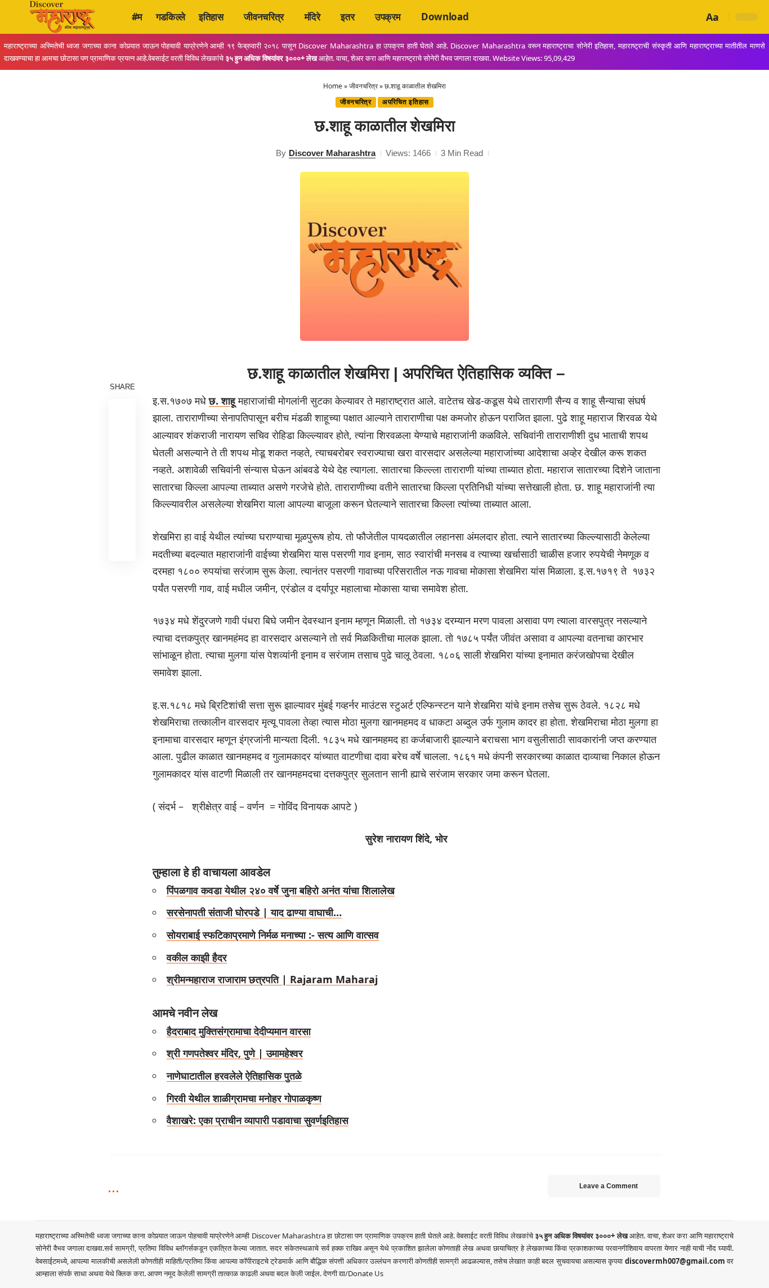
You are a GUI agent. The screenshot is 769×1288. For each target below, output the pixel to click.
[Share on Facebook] (122, 411)
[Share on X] (122, 438)
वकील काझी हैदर (197, 957)
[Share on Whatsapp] (122, 465)
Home (332, 86)
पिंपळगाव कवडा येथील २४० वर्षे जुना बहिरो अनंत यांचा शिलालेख (281, 890)
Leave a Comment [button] (608, 1186)
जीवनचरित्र (363, 86)
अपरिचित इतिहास (405, 102)
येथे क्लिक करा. (126, 1273)
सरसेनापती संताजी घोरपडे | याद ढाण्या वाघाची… (254, 912)
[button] (693, 16)
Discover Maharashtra (332, 153)
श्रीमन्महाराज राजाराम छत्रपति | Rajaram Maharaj (272, 979)
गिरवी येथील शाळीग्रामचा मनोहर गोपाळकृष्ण (244, 1098)
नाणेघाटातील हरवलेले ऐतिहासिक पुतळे (234, 1075)
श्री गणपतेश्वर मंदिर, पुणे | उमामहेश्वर (235, 1053)
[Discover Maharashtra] (62, 17)
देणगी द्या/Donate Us (353, 1273)
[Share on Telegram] (122, 493)
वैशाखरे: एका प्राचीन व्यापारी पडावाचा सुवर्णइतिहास (257, 1120)
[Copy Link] (122, 520)
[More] (122, 547)
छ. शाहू (222, 400)
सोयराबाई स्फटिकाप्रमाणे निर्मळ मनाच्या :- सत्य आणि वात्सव (273, 934)
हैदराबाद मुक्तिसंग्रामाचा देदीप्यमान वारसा (239, 1031)
